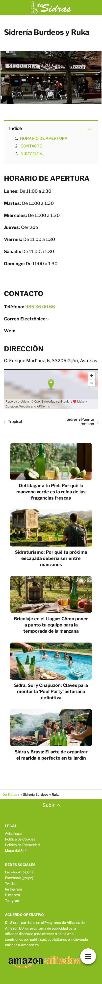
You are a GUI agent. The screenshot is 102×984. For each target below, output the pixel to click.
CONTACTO (31, 146)
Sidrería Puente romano (80, 421)
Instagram (13, 889)
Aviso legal (13, 833)
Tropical (15, 421)
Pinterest (12, 895)
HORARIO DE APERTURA (44, 138)
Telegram (12, 900)
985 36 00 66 (40, 306)
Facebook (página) (19, 872)
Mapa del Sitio (16, 850)
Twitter (11, 883)
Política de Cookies (20, 839)
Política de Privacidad (22, 845)
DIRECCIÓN (31, 154)
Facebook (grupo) (19, 878)
